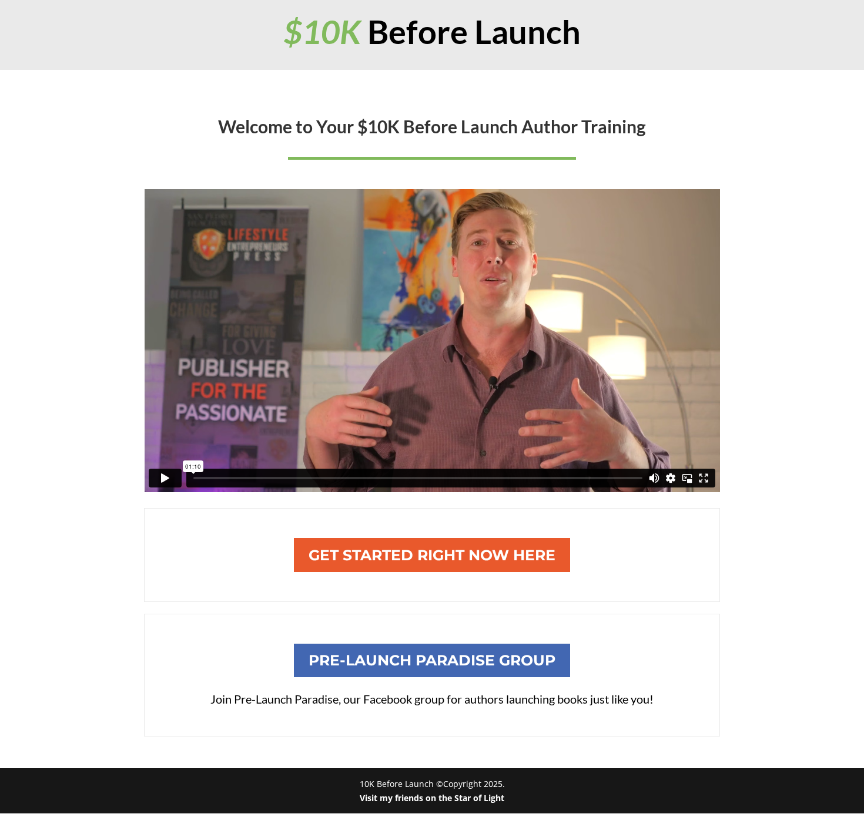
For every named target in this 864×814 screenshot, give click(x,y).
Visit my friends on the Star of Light (432, 797)
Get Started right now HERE (432, 555)
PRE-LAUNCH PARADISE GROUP (432, 660)
